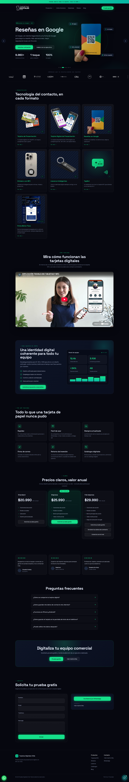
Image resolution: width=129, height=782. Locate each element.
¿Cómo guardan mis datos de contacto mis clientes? (51, 603)
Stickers (93, 759)
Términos (105, 775)
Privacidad (111, 775)
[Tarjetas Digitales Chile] (22, 8)
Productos (49, 8)
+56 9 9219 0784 (72, 657)
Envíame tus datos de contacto (98, 528)
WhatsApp (107, 759)
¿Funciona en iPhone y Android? (44, 610)
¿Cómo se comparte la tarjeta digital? (46, 596)
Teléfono (21, 711)
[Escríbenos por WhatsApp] (4, 778)
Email (19, 704)
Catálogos (94, 765)
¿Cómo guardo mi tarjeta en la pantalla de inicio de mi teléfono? (55, 618)
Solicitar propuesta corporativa (33, 385)
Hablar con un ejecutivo (44, 46)
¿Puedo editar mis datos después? (45, 625)
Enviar (41, 735)
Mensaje (20, 719)
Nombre (20, 696)
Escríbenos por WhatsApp (92, 697)
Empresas (71, 8)
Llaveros (93, 762)
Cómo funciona (60, 8)
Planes (79, 8)
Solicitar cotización (24, 46)
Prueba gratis (107, 8)
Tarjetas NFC (95, 756)
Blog (84, 8)
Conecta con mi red (98, 533)
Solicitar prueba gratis (31, 520)
